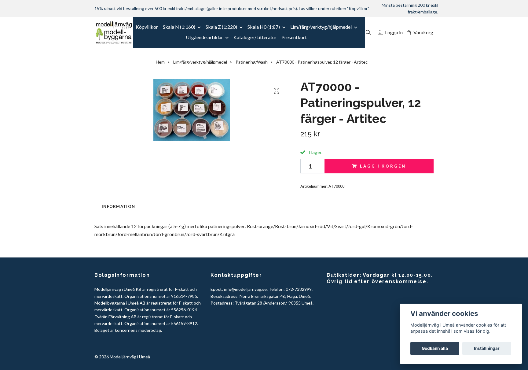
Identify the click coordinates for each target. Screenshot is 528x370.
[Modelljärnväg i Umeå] (114, 32)
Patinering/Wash (252, 62)
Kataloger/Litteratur (255, 37)
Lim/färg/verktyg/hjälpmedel (321, 27)
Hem (160, 62)
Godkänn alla (435, 348)
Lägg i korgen (383, 166)
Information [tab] (118, 206)
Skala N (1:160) (179, 27)
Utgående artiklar (204, 37)
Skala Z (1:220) (221, 27)
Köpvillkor (147, 27)
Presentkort (294, 37)
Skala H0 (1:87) (264, 27)
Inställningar (487, 348)
